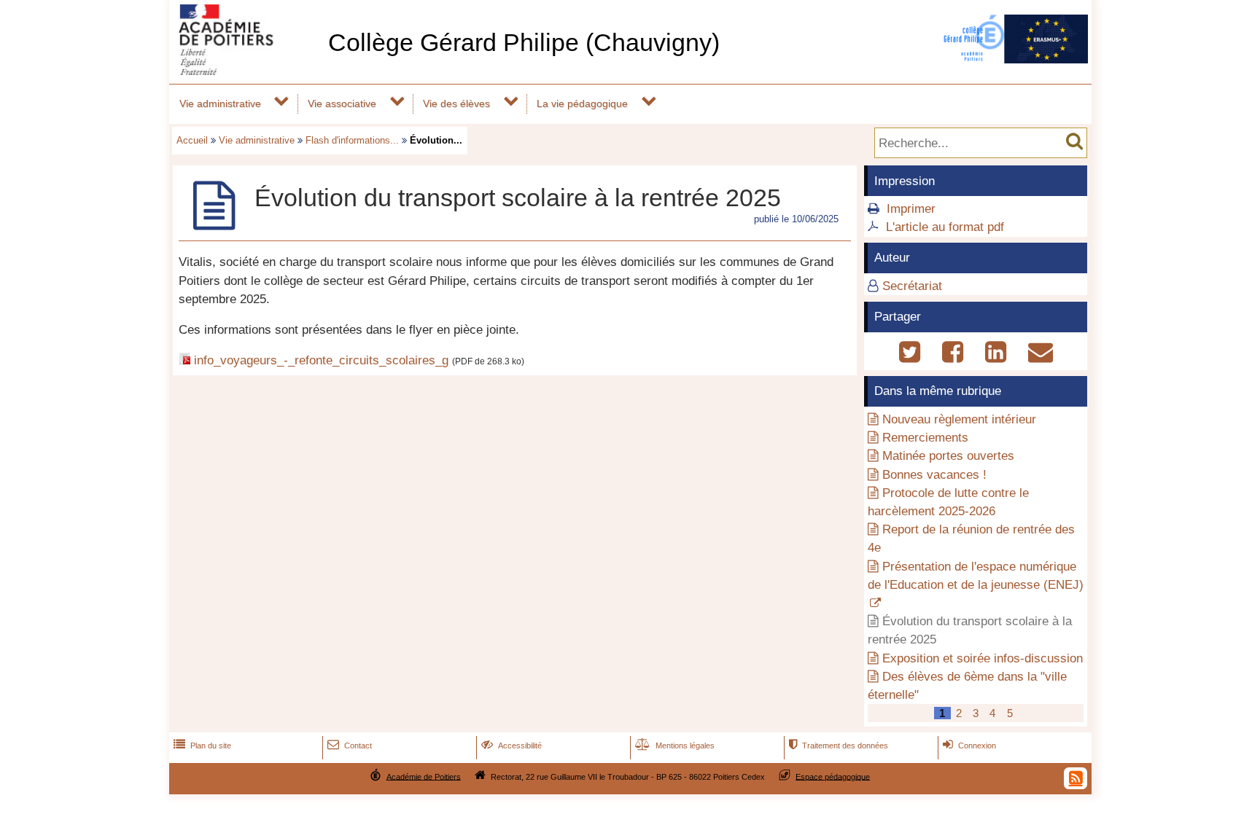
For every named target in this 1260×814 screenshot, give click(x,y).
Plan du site (202, 745)
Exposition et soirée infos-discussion (982, 658)
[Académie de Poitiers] (246, 71)
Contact (349, 745)
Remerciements (925, 438)
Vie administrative (220, 103)
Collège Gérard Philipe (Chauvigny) (524, 42)
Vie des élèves (456, 103)
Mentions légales (675, 745)
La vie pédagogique (582, 103)
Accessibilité (511, 745)
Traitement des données (838, 745)
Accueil (192, 140)
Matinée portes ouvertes (948, 456)
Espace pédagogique (833, 776)
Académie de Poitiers (423, 776)
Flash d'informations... (352, 140)
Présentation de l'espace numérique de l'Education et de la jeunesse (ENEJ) (976, 576)
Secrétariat (912, 286)
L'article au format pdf (945, 227)
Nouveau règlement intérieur (959, 419)
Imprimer (911, 209)
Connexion (969, 745)
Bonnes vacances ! (934, 475)
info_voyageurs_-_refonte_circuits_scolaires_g (321, 360)
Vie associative (342, 103)
